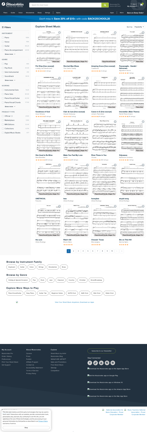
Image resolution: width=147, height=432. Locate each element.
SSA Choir (96, 293)
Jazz (50, 280)
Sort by (129, 27)
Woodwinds (30, 13)
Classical (61, 280)
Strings (47, 13)
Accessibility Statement (34, 368)
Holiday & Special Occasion (18, 280)
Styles (58, 13)
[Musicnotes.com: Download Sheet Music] (13, 5)
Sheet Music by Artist (58, 353)
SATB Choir (72, 293)
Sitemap (54, 368)
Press (28, 356)
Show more (9, 54)
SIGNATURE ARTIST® (58, 359)
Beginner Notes (57, 293)
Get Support (6, 365)
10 (112, 251)
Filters (6, 27)
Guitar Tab (43, 293)
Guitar (13, 13)
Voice (20, 13)
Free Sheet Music (57, 365)
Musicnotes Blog (57, 356)
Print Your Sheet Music (10, 362)
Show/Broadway (96, 280)
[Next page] (117, 251)
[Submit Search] (105, 5)
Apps (112, 13)
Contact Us (30, 365)
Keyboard (11, 267)
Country (71, 280)
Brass (40, 13)
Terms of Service (32, 370)
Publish (28, 359)
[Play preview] (59, 32)
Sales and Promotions (58, 362)
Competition (55, 370)
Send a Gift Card (115, 6)
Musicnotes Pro (115, 4)
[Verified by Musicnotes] (12, 116)
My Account (131, 6)
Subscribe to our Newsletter (102, 351)
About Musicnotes (33, 350)
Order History (7, 356)
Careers (29, 353)
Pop (34, 280)
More (122, 13)
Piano (5, 13)
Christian (82, 280)
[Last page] (122, 251)
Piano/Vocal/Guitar (14, 293)
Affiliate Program (32, 362)
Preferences (6, 359)
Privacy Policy (31, 373)
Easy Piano (30, 293)
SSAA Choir (110, 293)
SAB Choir (84, 293)
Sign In (135, 4)
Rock (42, 280)
